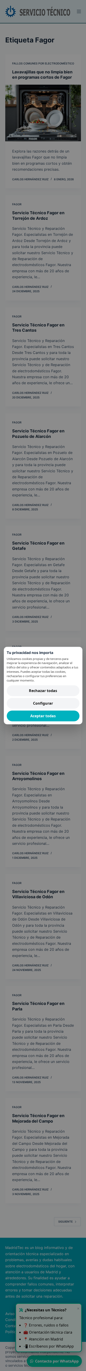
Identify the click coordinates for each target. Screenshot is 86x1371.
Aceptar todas (43, 715)
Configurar (43, 703)
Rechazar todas (43, 690)
